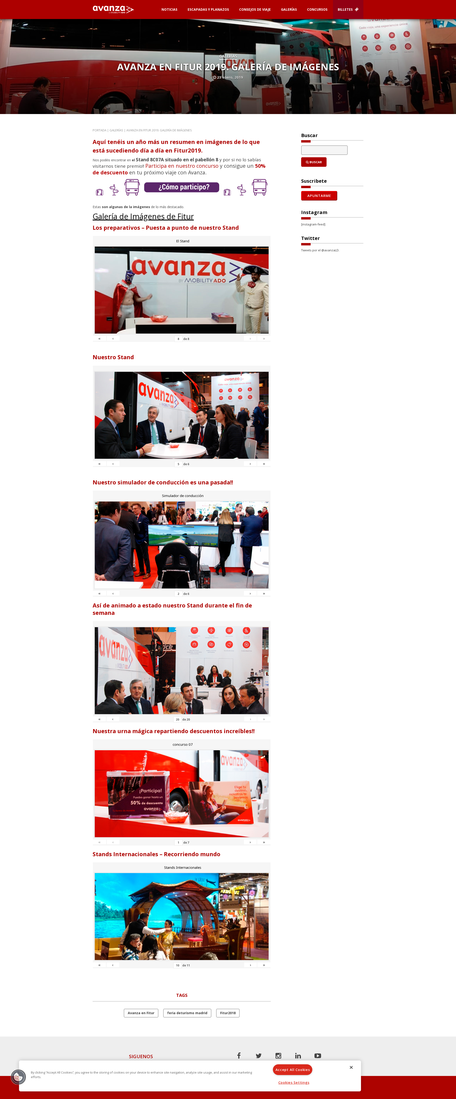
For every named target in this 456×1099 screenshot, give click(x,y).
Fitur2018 (228, 1013)
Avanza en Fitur (141, 1013)
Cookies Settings (293, 1082)
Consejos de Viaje (255, 9)
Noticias (169, 9)
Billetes (346, 9)
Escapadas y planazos (208, 9)
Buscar (315, 162)
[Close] (351, 1067)
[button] (18, 1077)
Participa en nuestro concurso (181, 165)
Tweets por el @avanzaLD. (320, 250)
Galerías (289, 9)
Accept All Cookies (293, 1069)
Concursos (317, 9)
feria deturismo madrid (187, 1013)
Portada (99, 130)
